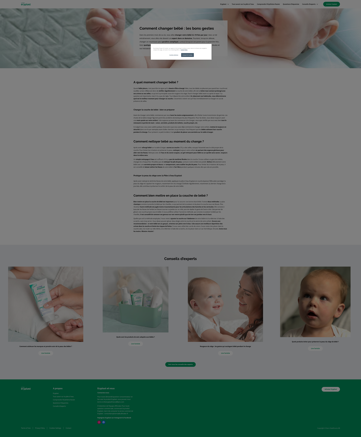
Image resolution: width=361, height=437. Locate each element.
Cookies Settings (173, 55)
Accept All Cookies (187, 55)
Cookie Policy (184, 50)
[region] (181, 52)
